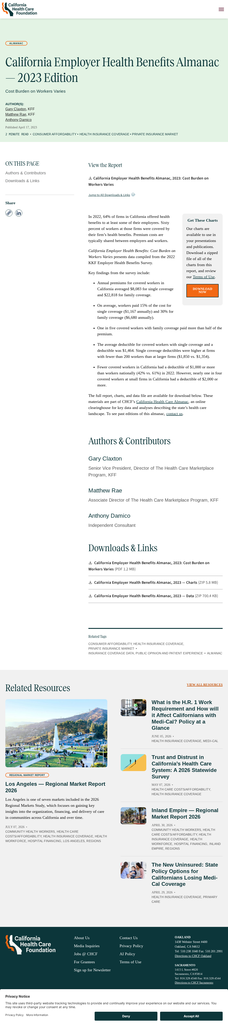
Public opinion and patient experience (169, 653)
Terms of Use (204, 277)
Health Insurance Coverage (104, 134)
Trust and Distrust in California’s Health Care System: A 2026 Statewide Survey (184, 766)
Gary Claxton (15, 109)
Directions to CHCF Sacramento (194, 982)
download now (202, 290)
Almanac (16, 43)
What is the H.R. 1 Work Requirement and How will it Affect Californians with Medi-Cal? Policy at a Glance (185, 715)
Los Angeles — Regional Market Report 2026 (55, 787)
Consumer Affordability (54, 134)
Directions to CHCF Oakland (193, 956)
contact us (174, 413)
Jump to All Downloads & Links (109, 195)
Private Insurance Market (155, 134)
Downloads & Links (22, 181)
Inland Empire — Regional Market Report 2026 (185, 813)
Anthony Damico (18, 120)
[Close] (221, 9)
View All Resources (205, 684)
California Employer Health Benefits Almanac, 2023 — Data (144, 596)
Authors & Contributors (25, 173)
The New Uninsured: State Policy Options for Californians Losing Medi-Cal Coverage (185, 874)
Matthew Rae (15, 114)
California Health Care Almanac (162, 401)
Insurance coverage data (111, 653)
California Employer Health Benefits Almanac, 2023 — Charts (146, 582)
